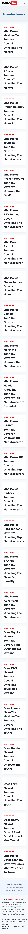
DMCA (20, 891)
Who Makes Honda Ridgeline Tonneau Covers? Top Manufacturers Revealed (14, 394)
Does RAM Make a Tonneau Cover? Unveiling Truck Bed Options (10, 681)
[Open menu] (24, 3)
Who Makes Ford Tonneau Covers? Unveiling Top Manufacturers (14, 533)
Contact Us (18, 884)
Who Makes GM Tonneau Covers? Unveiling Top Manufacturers (14, 465)
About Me (9, 884)
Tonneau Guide (12, 900)
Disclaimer (19, 887)
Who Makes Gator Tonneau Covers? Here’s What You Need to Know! (14, 864)
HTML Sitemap (10, 887)
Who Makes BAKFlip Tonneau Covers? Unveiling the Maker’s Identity (13, 569)
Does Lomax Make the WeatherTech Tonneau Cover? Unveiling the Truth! (13, 721)
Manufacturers (9, 27)
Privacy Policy (11, 891)
